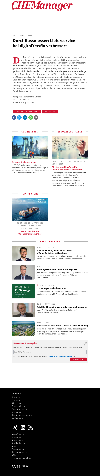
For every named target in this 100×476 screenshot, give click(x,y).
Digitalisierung (22, 415)
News (30, 35)
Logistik (49, 247)
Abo (14, 446)
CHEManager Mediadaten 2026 (51, 288)
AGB (14, 455)
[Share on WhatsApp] (30, 117)
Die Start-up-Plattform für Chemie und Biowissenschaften (67, 168)
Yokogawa (50, 111)
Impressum (18, 449)
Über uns (17, 440)
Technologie (19, 409)
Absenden (78, 359)
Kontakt (16, 437)
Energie (16, 412)
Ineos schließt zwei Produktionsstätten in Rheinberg (62, 325)
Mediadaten (19, 443)
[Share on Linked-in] (25, 117)
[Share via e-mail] (36, 117)
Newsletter (19, 434)
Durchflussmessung (27, 111)
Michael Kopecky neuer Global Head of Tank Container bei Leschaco (54, 251)
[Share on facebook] (14, 117)
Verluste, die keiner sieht (24, 162)
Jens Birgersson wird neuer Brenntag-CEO (57, 269)
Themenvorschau (21, 458)
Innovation (19, 406)
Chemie (48, 266)
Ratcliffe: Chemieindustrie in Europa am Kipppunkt (62, 307)
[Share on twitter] (19, 117)
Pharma (16, 400)
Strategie (50, 304)
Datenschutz (19, 452)
